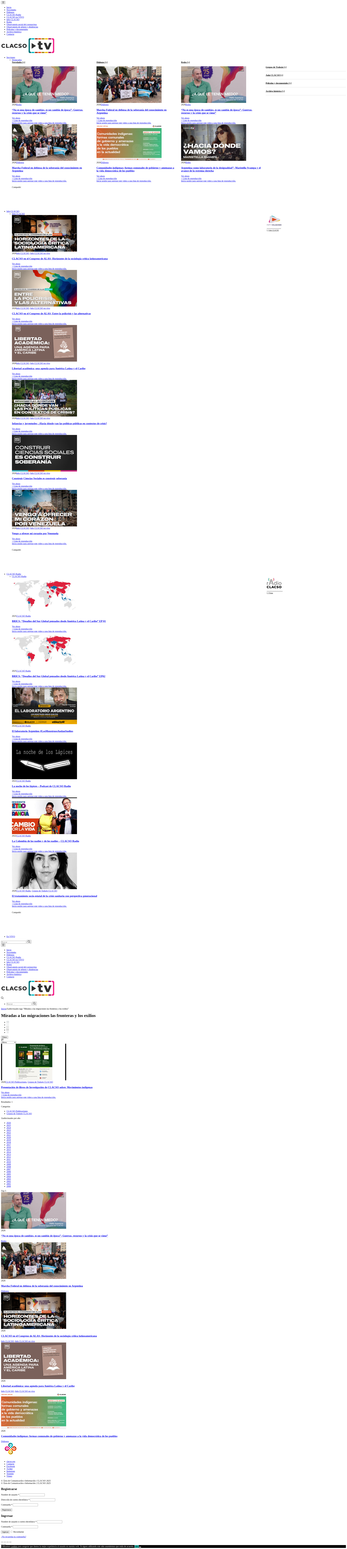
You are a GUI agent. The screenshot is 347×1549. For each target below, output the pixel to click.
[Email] (179, 208)
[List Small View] (8, 1032)
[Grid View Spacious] (8, 1025)
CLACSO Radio (19, 576)
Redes (19, 104)
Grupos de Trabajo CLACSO (44, 891)
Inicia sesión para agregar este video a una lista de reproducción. (39, 123)
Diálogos (20, 162)
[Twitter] (179, 195)
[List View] (8, 1030)
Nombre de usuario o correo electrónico (19, 1522)
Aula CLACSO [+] (274, 75)
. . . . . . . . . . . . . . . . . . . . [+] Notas (275, 592)
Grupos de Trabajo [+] (276, 67)
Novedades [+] (18, 62)
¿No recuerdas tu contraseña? (13, 1537)
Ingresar (5, 1532)
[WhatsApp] (179, 199)
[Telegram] (179, 203)
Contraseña (6, 1505)
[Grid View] (8, 1022)
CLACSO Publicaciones (16, 1082)
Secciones (11, 57)
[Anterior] (2, 1544)
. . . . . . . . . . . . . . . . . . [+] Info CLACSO (274, 229)
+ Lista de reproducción (22, 120)
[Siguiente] (5, 1544)
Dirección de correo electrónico (15, 1500)
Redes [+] (185, 62)
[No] (140, 1547)
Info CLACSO (18, 214)
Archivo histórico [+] (275, 91)
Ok (137, 1546)
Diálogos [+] (102, 62)
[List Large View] (8, 1027)
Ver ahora (16, 118)
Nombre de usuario (10, 1495)
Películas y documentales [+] (278, 83)
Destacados (17, 60)
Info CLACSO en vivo (40, 253)
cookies (14, 1546)
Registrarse (6, 1510)
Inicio (3, 1009)
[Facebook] (179, 190)
